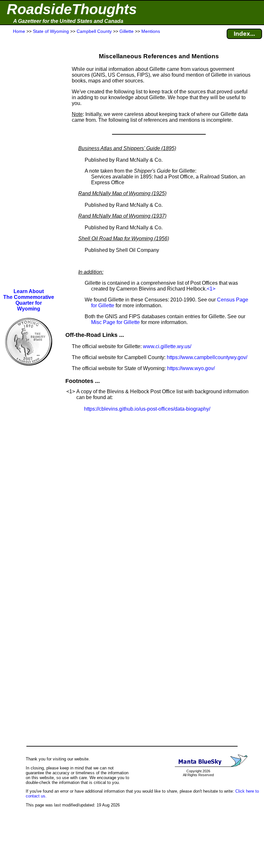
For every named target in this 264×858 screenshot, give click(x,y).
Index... (244, 33)
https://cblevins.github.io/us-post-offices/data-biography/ (147, 409)
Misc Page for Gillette (115, 322)
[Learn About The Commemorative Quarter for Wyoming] (28, 370)
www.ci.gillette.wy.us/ (167, 346)
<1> (211, 288)
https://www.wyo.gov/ (191, 368)
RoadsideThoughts (72, 9)
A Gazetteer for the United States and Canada (68, 21)
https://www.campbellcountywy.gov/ (207, 357)
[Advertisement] (28, 161)
